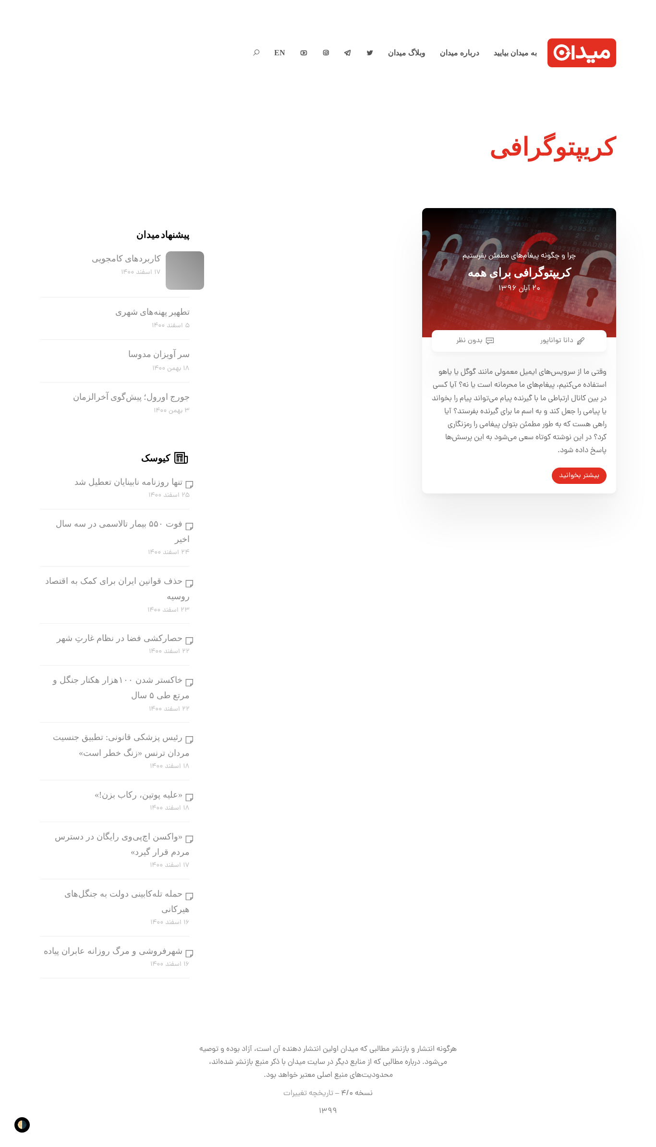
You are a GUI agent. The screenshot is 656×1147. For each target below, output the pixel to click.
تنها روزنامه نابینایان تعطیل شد (128, 482)
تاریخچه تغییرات (308, 1093)
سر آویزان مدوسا (159, 354)
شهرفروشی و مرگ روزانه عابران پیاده (113, 951)
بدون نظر (469, 340)
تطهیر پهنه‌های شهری (152, 312)
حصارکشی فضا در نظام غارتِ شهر (119, 638)
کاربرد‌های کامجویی (126, 258)
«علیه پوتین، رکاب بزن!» (138, 795)
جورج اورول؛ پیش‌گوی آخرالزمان (131, 397)
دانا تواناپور (556, 340)
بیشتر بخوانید (579, 475)
